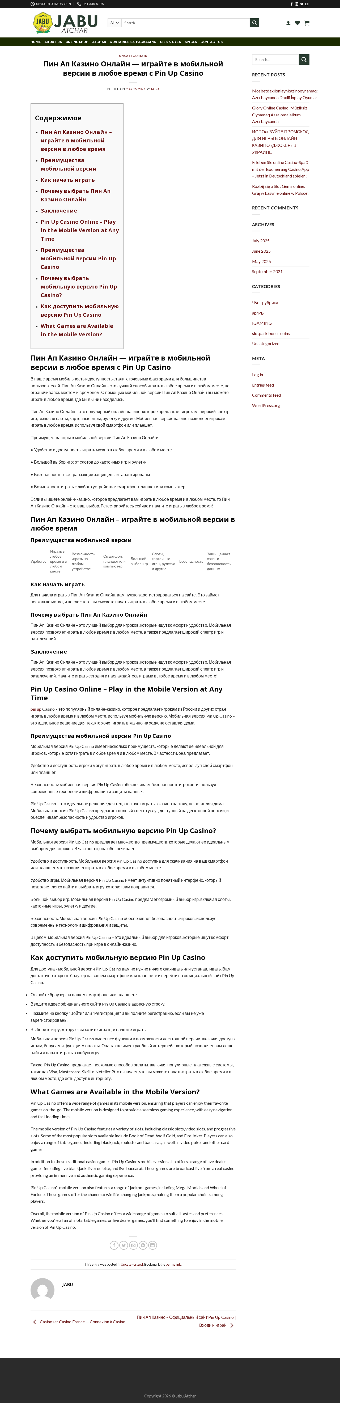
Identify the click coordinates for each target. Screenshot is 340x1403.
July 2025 (261, 240)
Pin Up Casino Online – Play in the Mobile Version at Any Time (80, 230)
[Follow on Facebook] (291, 4)
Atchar (99, 42)
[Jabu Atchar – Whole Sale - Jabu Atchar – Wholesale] (65, 22)
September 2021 (267, 271)
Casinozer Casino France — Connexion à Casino (82, 1321)
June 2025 (261, 250)
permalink (173, 1264)
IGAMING (262, 322)
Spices (191, 42)
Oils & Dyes (170, 42)
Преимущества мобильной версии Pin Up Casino (78, 258)
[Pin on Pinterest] (143, 1245)
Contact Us (212, 42)
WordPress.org (266, 405)
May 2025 (261, 261)
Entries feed (263, 384)
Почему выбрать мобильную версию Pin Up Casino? (79, 286)
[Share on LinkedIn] (152, 1245)
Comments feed (266, 394)
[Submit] (254, 22)
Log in (257, 374)
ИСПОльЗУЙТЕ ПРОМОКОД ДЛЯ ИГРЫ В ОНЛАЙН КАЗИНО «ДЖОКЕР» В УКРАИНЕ (280, 142)
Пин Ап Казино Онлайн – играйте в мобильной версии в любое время (76, 140)
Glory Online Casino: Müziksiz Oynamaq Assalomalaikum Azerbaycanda (279, 114)
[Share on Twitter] (123, 1245)
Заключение (59, 210)
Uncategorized (133, 56)
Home (36, 42)
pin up (36, 708)
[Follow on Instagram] (296, 4)
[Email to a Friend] (133, 1245)
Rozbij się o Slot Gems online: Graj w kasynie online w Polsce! (280, 190)
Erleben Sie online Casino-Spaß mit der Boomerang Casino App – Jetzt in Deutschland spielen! (280, 169)
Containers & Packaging (133, 42)
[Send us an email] (306, 4)
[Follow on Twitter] (301, 4)
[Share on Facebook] (114, 1245)
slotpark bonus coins (271, 333)
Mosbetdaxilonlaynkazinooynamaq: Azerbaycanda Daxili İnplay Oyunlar (285, 94)
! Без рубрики (265, 302)
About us (53, 42)
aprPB (258, 312)
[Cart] (306, 23)
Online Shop (77, 42)
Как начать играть (68, 179)
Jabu (155, 89)
